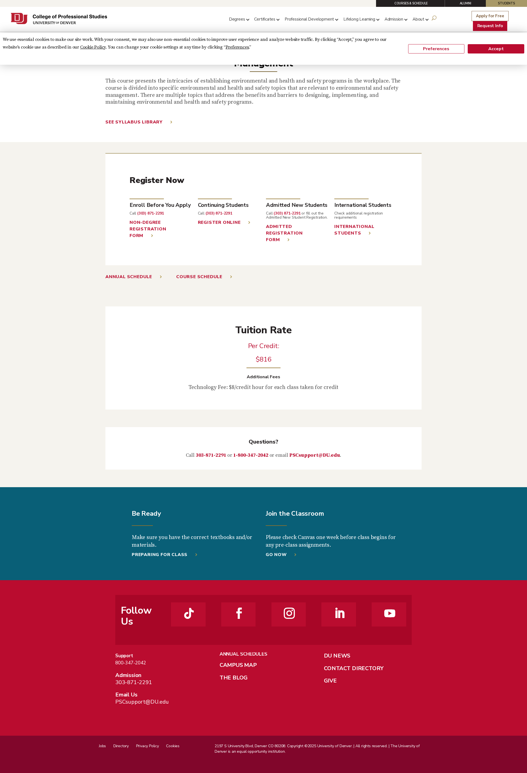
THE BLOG (234, 677)
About (418, 19)
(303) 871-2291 (150, 213)
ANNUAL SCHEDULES (243, 654)
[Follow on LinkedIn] (340, 613)
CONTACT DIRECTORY (354, 668)
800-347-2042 (130, 663)
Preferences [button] (237, 47)
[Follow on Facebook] (239, 613)
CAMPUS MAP (238, 665)
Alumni (465, 3)
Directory (121, 746)
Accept (496, 49)
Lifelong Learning (359, 19)
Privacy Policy (147, 746)
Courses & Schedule (411, 3)
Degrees (237, 19)
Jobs (102, 746)
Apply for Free (490, 16)
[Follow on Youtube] (390, 613)
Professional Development (309, 19)
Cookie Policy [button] (93, 47)
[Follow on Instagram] (289, 613)
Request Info (490, 26)
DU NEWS (337, 655)
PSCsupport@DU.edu (314, 455)
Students (506, 3)
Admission (394, 19)
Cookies (173, 746)
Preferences (436, 49)
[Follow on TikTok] (189, 613)
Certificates (264, 19)
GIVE (330, 680)
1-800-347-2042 (250, 455)
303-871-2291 (211, 455)
